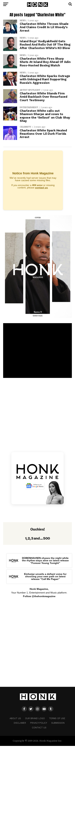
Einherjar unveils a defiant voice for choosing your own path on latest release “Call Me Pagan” (45, 576)
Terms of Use (57, 718)
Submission (58, 723)
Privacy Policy (38, 723)
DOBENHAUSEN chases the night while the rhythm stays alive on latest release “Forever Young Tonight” (45, 560)
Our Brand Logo (35, 718)
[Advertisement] (37, 644)
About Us (15, 718)
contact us (41, 187)
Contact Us (39, 727)
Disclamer (20, 723)
